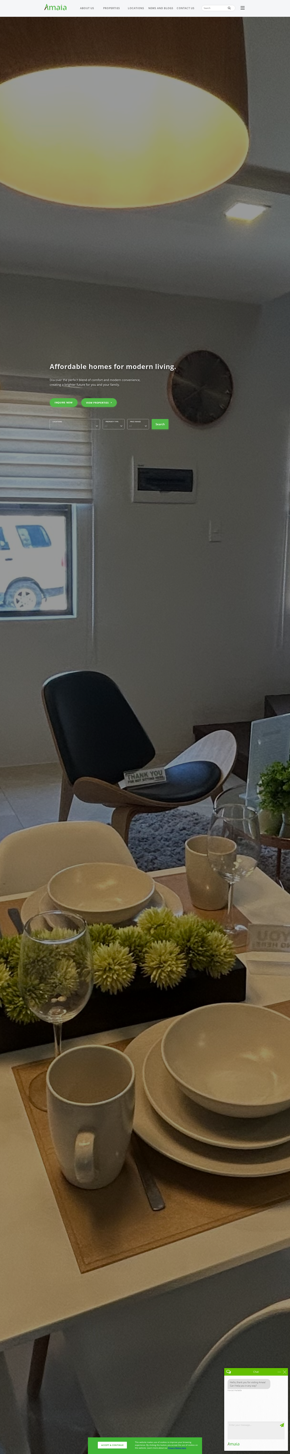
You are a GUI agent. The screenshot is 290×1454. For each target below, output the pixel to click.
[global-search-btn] (229, 8)
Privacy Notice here (177, 1447)
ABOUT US (87, 8)
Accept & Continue (112, 1445)
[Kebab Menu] (242, 8)
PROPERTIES (111, 8)
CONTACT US (185, 8)
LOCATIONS (136, 8)
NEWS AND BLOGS (160, 8)
